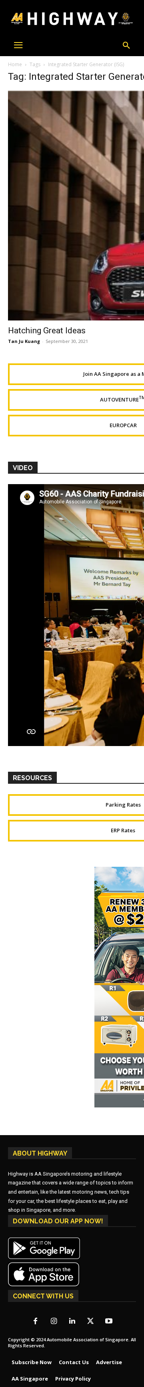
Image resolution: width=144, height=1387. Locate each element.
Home (15, 64)
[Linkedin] (72, 1321)
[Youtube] (109, 1321)
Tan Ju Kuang (24, 341)
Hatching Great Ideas (47, 330)
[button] (126, 45)
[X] (90, 1321)
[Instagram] (53, 1321)
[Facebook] (35, 1321)
